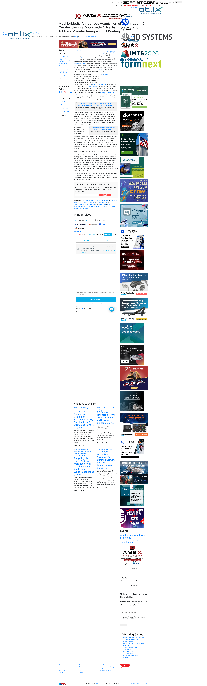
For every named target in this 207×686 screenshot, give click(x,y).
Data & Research (37, 37)
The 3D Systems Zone (130, 647)
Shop (80, 671)
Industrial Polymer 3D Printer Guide (134, 643)
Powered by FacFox (80, 231)
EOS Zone (126, 645)
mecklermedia (83, 208)
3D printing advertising (102, 200)
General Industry (84, 412)
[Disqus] (96, 338)
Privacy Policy (134, 684)
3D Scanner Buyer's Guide (131, 639)
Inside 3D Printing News (99, 84)
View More (63, 79)
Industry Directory (105, 671)
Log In (33, 33)
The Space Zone (128, 653)
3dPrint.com (91, 202)
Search (179, 2)
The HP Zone (127, 649)
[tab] (79, 220)
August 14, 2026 (102, 488)
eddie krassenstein (89, 206)
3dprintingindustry (102, 202)
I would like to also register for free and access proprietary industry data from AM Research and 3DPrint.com (134, 617)
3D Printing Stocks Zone (130, 655)
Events (61, 669)
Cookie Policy (144, 684)
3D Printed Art (63, 105)
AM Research (84, 451)
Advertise (58, 37)
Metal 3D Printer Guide (130, 641)
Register (38, 33)
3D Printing (77, 408)
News (113, 2)
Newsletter (62, 671)
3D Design (62, 101)
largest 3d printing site (103, 206)
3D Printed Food (64, 108)
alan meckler (102, 204)
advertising (93, 204)
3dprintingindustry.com (81, 204)
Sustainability (83, 453)
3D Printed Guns (64, 111)
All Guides (126, 657)
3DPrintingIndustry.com (92, 86)
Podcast (81, 665)
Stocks (104, 410)
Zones (118, 2)
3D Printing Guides (131, 634)
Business (84, 410)
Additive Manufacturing (107, 667)
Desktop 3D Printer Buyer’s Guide (133, 638)
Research (61, 672)
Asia (80, 410)
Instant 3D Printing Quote (71, 37)
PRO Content (49, 37)
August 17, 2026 (79, 490)
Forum (81, 669)
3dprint (83, 202)
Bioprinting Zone (128, 651)
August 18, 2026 (79, 445)
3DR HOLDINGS (100, 684)
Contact (81, 672)
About (60, 667)
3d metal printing (88, 200)
